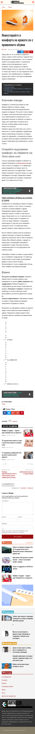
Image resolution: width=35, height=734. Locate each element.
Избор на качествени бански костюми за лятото (21, 665)
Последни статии (10, 643)
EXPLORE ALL (29, 542)
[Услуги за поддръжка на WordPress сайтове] (7, 569)
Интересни (7, 543)
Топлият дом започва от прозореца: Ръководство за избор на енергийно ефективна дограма (23, 618)
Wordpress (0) (15, 488)
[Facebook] (19, 52)
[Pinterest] (31, 52)
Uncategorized (6, 677)
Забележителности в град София (26, 473)
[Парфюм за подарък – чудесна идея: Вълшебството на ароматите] (28, 433)
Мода (3, 404)
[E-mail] (28, 52)
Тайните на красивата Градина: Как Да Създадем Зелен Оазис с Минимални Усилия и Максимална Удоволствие (23, 550)
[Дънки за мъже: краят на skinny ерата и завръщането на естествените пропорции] (7, 649)
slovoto (5, 49)
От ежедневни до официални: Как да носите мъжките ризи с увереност (11, 455)
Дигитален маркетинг (9, 696)
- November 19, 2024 (10, 435)
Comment (5, 501)
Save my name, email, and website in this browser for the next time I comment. (15, 531)
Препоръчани (9, 612)
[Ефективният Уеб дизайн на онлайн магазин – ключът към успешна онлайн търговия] (7, 560)
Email (20, 517)
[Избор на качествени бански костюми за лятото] (7, 666)
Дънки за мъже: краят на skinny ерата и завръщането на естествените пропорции (22, 650)
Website (4, 523)
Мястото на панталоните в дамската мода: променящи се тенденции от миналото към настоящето (21, 635)
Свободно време (7, 686)
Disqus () (30, 488)
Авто (3, 693)
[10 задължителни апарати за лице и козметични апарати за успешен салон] (28, 443)
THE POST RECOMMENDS (10, 426)
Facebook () (23, 488)
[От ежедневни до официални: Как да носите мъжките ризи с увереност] (28, 455)
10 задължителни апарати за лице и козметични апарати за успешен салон (12, 442)
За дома (4, 680)
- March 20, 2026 (9, 447)
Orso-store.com (23, 163)
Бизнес (4, 683)
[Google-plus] (25, 52)
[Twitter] (22, 52)
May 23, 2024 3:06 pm (13, 49)
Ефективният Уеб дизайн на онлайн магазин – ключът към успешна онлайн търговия (23, 559)
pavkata (3, 435)
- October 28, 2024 (10, 459)
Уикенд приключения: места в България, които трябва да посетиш (9, 474)
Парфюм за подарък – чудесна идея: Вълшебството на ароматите (11, 431)
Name (4, 517)
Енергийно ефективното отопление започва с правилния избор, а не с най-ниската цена (22, 658)
